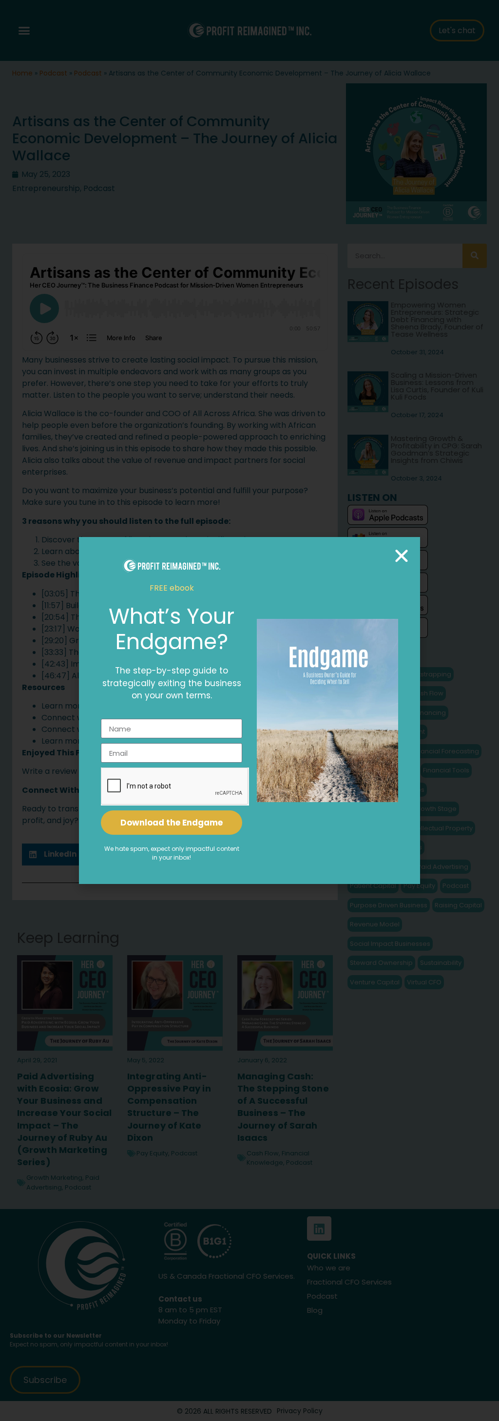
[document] (249, 710)
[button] (401, 555)
